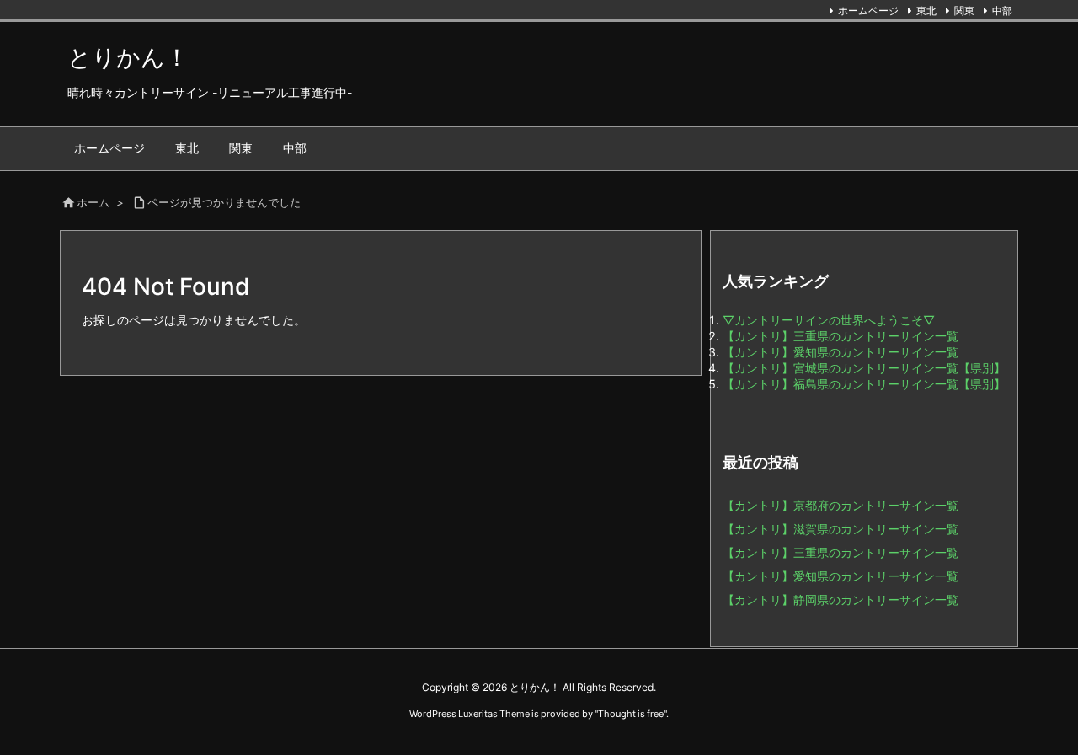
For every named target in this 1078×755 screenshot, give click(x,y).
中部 (1002, 10)
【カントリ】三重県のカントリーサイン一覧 (840, 336)
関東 (964, 10)
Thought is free (631, 714)
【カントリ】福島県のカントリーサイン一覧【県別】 (864, 384)
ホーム (93, 202)
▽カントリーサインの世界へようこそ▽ (829, 320)
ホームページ (868, 10)
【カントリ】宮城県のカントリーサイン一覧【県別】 (864, 368)
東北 (926, 10)
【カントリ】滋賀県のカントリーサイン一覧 (840, 529)
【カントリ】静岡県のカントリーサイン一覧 (840, 599)
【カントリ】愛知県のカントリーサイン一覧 (840, 352)
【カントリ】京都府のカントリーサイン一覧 (840, 505)
